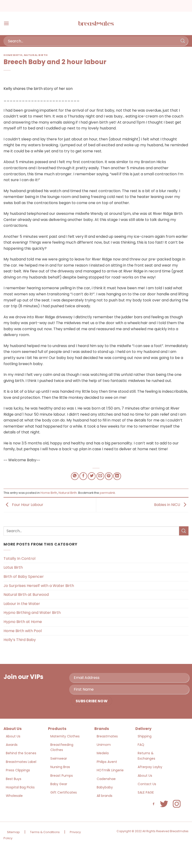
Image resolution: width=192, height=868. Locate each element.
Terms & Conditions (45, 832)
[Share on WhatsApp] (75, 476)
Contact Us (147, 784)
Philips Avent (107, 761)
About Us (13, 736)
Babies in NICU (167, 504)
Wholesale (14, 795)
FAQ (141, 744)
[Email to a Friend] (100, 476)
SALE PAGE (146, 792)
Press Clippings (18, 770)
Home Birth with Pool (23, 631)
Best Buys (13, 778)
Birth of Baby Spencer (24, 576)
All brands (104, 795)
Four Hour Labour (27, 504)
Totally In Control (19, 558)
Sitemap (13, 832)
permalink (107, 493)
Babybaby (105, 787)
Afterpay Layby (150, 767)
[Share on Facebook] (83, 476)
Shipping (144, 736)
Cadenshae (106, 778)
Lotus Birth (13, 567)
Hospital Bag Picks (20, 787)
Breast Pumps (61, 775)
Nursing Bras (60, 767)
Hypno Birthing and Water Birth (32, 612)
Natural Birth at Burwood (26, 594)
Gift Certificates (63, 792)
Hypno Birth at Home (23, 621)
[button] (6, 23)
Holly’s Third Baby (20, 639)
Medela (103, 753)
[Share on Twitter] (92, 476)
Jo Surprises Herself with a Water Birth (39, 585)
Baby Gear (58, 784)
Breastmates (107, 736)
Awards (12, 744)
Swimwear (58, 758)
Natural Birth (36, 55)
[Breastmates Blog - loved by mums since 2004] (96, 23)
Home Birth (13, 55)
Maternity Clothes (65, 736)
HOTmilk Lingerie (110, 770)
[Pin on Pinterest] (109, 476)
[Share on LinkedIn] (117, 476)
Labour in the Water (22, 603)
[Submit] (183, 40)
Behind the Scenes (21, 753)
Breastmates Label (21, 761)
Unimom (104, 744)
